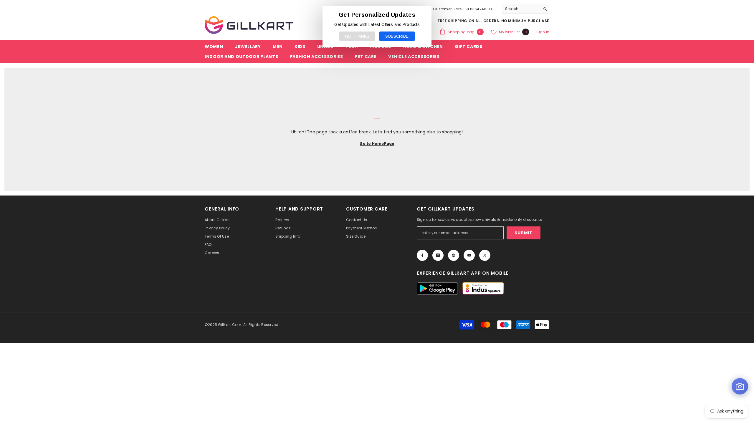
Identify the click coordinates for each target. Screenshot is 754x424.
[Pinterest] (453, 255)
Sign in (542, 31)
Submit (523, 233)
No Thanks (357, 36)
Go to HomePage (377, 143)
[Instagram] (438, 255)
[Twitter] (484, 255)
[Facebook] (422, 255)
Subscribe (397, 36)
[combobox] (521, 8)
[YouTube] (469, 255)
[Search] (525, 9)
